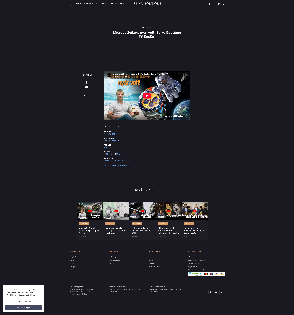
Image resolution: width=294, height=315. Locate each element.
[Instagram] (221, 292)
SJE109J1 (107, 161)
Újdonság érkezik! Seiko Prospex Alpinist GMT (90, 230)
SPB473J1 (115, 134)
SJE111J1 (114, 161)
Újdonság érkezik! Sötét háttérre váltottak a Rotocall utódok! (168, 230)
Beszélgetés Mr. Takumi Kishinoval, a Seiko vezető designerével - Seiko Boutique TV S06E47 (194, 230)
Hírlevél (151, 263)
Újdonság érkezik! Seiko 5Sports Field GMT (141, 230)
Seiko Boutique (114, 260)
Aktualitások (92, 3)
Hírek (151, 257)
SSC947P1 (107, 134)
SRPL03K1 (107, 141)
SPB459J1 (115, 166)
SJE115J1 (128, 161)
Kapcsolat (112, 263)
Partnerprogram (154, 267)
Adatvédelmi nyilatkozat (197, 260)
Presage (72, 267)
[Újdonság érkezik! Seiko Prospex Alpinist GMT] (90, 211)
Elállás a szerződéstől (196, 270)
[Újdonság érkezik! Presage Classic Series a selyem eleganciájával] (116, 211)
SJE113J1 (121, 161)
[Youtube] (216, 292)
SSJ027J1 (109, 154)
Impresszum (192, 267)
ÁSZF (190, 257)
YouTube (104, 3)
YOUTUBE (84, 223)
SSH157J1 (119, 154)
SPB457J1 (107, 166)
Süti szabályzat (23, 295)
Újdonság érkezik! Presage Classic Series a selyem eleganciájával (116, 230)
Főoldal (79, 3)
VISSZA (87, 95)
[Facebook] (210, 292)
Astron (71, 260)
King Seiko (73, 257)
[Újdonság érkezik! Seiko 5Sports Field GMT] (142, 211)
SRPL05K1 (116, 141)
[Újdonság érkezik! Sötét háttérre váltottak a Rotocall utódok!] (168, 211)
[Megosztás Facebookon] (87, 82)
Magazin (152, 260)
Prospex (72, 263)
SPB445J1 (107, 147)
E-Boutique (113, 257)
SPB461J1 (123, 166)
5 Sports (72, 270)
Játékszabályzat (194, 263)
